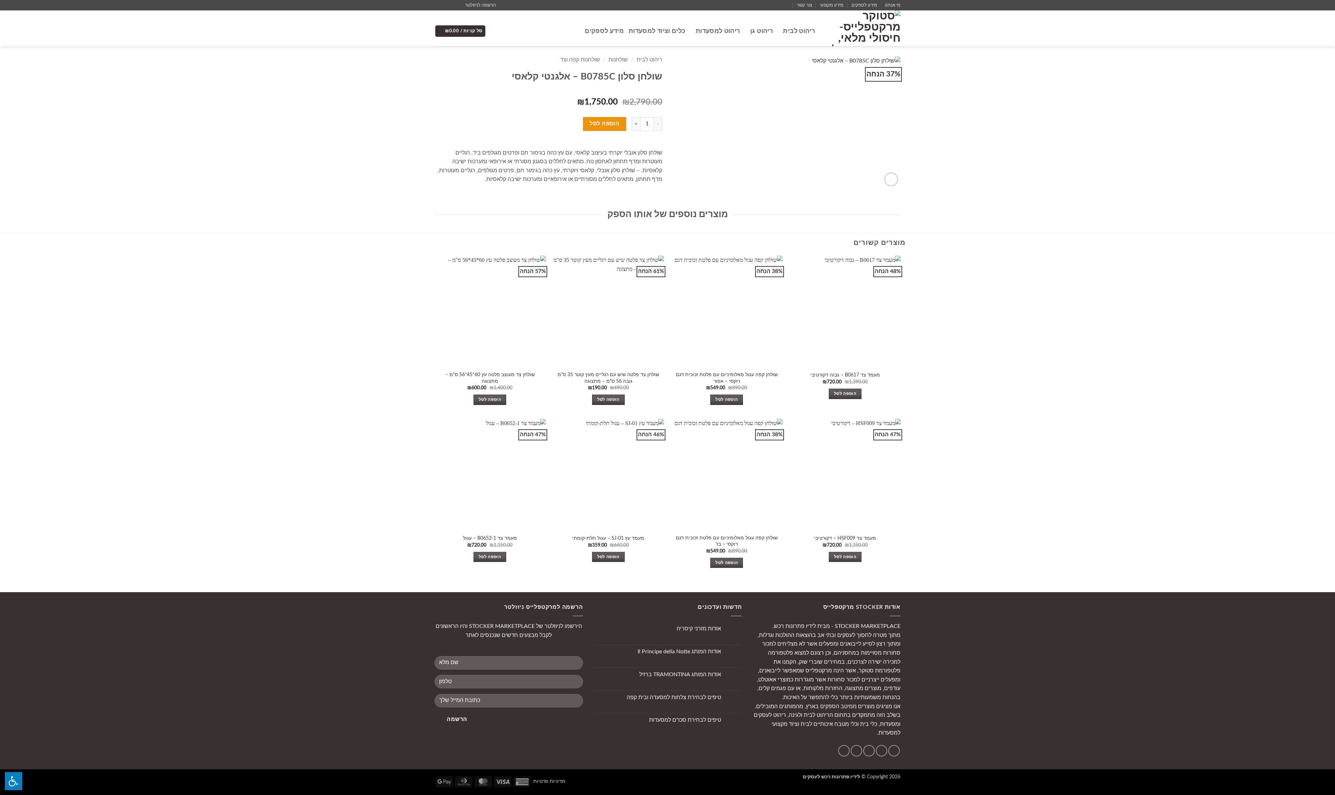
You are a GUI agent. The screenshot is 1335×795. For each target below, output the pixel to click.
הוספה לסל (604, 123)
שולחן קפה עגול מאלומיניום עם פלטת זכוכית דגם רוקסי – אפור (727, 378)
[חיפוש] (576, 31)
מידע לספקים (864, 5)
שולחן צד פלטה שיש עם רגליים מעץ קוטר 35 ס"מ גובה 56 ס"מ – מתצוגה (608, 378)
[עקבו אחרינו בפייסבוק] (458, 5)
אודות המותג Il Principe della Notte (679, 651)
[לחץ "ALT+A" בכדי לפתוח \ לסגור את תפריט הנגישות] (13, 781)
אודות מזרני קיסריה (699, 628)
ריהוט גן (761, 31)
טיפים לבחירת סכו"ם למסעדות (685, 720)
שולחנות (618, 60)
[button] (483, 5)
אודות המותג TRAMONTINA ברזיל (680, 674)
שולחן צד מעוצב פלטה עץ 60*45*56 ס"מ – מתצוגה (490, 378)
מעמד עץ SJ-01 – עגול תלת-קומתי (608, 538)
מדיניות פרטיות (549, 781)
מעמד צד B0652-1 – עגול (490, 538)
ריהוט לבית (799, 31)
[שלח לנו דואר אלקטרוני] (445, 5)
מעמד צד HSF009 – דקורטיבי (845, 538)
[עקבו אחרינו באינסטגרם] (451, 5)
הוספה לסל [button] (845, 394)
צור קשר (804, 5)
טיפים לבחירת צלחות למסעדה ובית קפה (674, 697)
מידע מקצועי (831, 5)
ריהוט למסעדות (718, 31)
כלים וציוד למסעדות (657, 31)
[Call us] (438, 5)
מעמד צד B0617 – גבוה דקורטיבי (845, 375)
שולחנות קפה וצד (580, 60)
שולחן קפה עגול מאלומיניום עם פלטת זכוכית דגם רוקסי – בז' (727, 541)
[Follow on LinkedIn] (844, 750)
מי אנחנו (892, 5)
